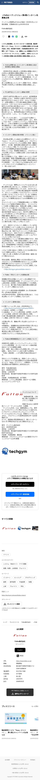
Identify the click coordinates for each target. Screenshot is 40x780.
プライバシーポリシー (20, 760)
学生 (22, 586)
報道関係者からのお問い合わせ (20, 764)
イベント (6, 554)
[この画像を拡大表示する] (9, 528)
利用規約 (32, 760)
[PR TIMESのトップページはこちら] (8, 2)
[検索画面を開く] (38, 2)
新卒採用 (13, 582)
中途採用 (22, 582)
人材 (4, 586)
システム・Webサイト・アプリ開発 (14, 564)
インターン (6, 577)
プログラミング (30, 577)
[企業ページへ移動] (20, 635)
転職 (30, 582)
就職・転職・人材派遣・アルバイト (14, 568)
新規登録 (31, 2)
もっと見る (35, 706)
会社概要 (7, 760)
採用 (4, 582)
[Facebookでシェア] (12, 36)
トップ (5, 622)
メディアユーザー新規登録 (20, 494)
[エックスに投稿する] (9, 36)
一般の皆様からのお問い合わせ (20, 772)
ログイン (25, 2)
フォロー (20, 650)
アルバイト (13, 586)
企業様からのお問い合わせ (20, 768)
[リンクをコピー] (26, 36)
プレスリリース (14, 622)
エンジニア (17, 577)
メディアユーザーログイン (20, 484)
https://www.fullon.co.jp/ (23, 661)
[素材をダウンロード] (22, 36)
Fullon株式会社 (26, 622)
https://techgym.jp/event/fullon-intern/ (17, 269)
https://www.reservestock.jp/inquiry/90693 (19, 308)
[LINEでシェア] (16, 36)
